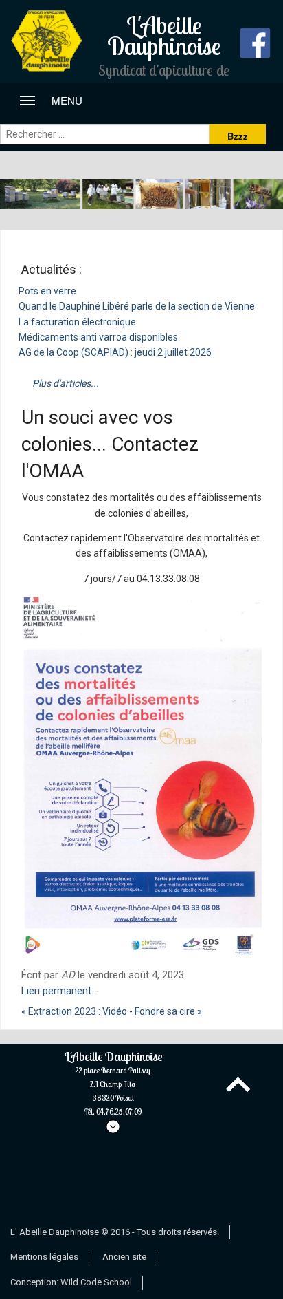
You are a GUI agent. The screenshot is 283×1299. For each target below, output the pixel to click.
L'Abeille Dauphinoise (113, 1084)
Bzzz (237, 135)
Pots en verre (47, 291)
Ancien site (124, 1257)
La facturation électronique (77, 322)
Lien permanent (56, 991)
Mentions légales (44, 1257)
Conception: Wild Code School (71, 1282)
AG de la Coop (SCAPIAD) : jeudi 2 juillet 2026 (115, 352)
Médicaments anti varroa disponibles (98, 337)
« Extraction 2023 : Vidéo (74, 1011)
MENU (57, 100)
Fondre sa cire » (168, 1011)
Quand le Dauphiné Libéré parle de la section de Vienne (137, 306)
